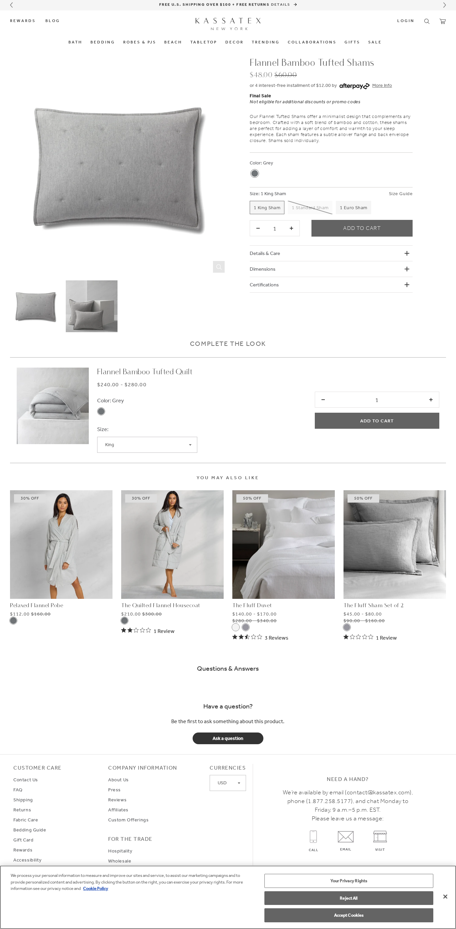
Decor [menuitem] (234, 42)
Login (406, 21)
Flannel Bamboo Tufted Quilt (145, 372)
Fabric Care (25, 820)
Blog (52, 21)
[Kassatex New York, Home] (228, 24)
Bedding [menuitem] (102, 42)
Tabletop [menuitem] (203, 42)
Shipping (23, 800)
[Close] (445, 896)
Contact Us (25, 780)
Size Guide (401, 193)
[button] (427, 21)
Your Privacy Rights (348, 881)
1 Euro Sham (353, 208)
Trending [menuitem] (266, 42)
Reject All (349, 898)
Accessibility (27, 860)
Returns (22, 810)
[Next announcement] (444, 5)
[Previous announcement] (11, 5)
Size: (255, 193)
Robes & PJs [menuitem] (139, 42)
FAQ (18, 790)
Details (281, 4)
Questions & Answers (228, 668)
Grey (268, 163)
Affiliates (118, 810)
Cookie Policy (95, 888)
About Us (118, 780)
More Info (382, 85)
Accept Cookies (349, 915)
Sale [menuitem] (375, 42)
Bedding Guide (29, 830)
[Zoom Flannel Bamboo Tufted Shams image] (119, 167)
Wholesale (119, 861)
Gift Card (23, 840)
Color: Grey (110, 400)
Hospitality (120, 851)
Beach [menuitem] (173, 42)
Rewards (23, 21)
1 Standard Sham (310, 208)
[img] (148, 631)
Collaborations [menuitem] (312, 42)
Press (114, 790)
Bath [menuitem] (75, 42)
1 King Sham (273, 193)
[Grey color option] (254, 173)
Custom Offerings (128, 820)
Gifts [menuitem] (352, 42)
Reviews (117, 800)
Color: (256, 163)
